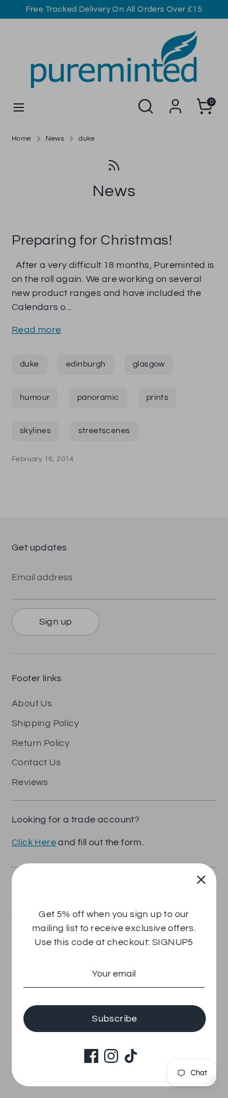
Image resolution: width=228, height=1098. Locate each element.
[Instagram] (111, 1056)
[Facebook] (91, 1056)
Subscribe (114, 1018)
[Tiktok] (131, 1056)
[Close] (201, 878)
